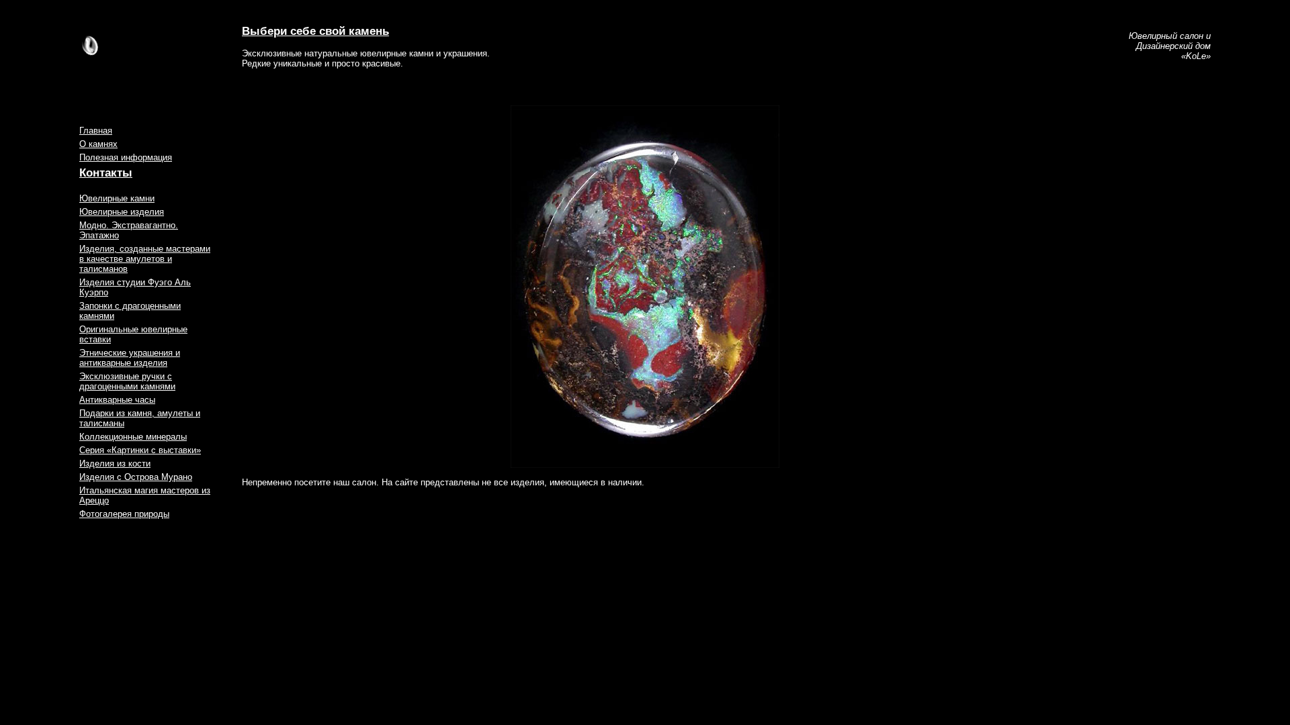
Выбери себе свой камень (315, 31)
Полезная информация (125, 157)
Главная (95, 131)
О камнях (98, 144)
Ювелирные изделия (121, 212)
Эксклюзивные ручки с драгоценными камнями (127, 381)
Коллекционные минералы (133, 437)
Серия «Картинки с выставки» (140, 450)
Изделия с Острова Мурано (135, 477)
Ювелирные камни (117, 198)
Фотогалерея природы (124, 514)
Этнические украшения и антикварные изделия (129, 358)
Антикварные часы (117, 400)
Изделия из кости (114, 463)
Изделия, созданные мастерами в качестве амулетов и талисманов (144, 259)
